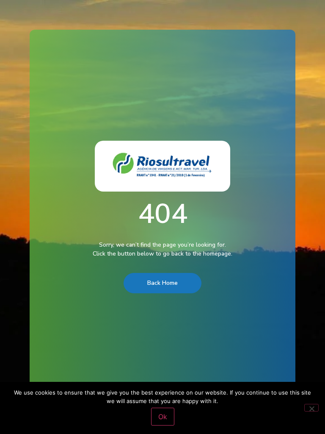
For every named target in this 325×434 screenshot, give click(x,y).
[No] (311, 408)
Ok (162, 416)
